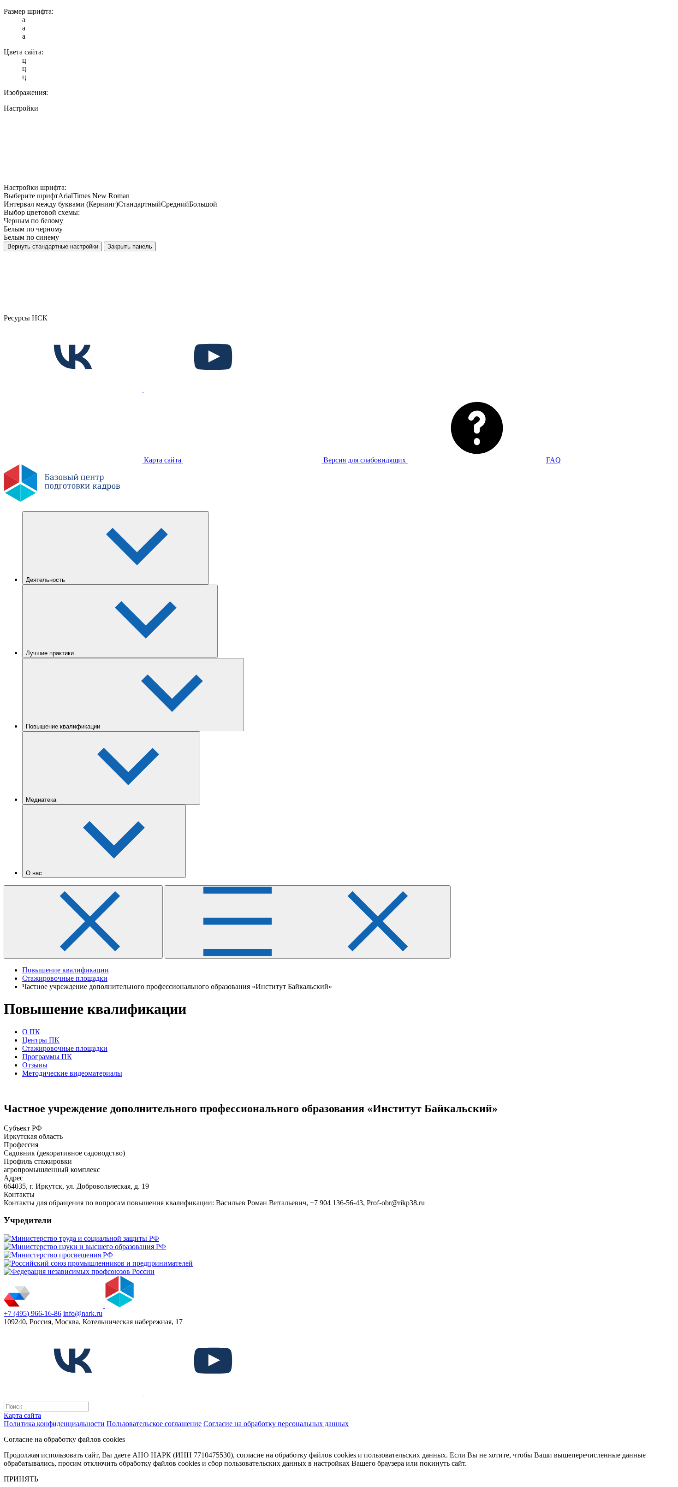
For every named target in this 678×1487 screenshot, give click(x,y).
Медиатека (42, 799)
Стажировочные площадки (64, 1048)
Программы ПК (47, 1056)
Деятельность (46, 579)
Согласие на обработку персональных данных (276, 1424)
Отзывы (35, 1065)
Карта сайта (22, 1415)
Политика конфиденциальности (54, 1424)
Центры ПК (40, 1040)
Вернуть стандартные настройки (52, 246)
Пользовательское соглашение (154, 1424)
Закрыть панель (129, 246)
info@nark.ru (82, 1313)
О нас (35, 873)
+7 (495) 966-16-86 (32, 1313)
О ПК (31, 1032)
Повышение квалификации (64, 726)
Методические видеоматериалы (72, 1073)
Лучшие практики (51, 653)
